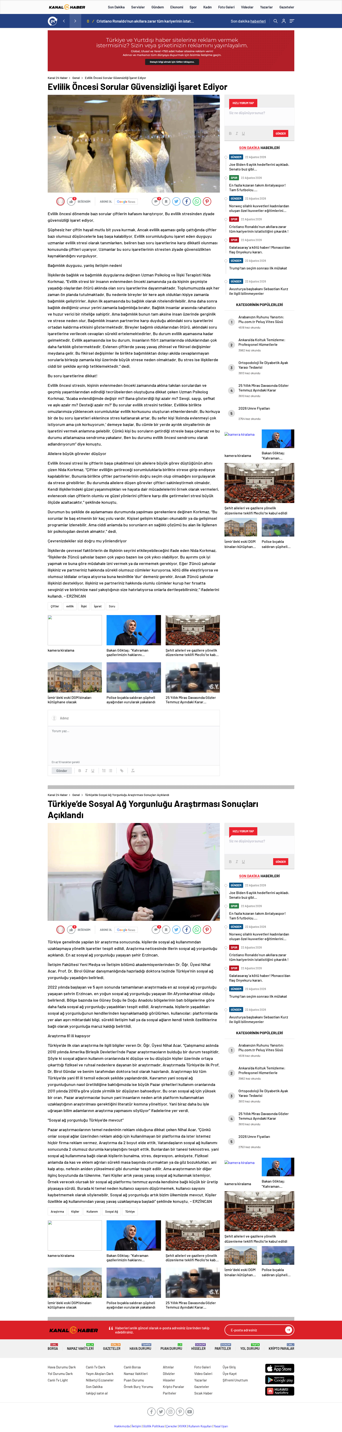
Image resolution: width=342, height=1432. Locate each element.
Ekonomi (176, 7)
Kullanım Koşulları (200, 1426)
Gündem (157, 7)
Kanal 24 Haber (58, 78)
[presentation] (64, 21)
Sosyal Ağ (111, 1211)
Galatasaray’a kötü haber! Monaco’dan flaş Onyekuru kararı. (152, 21)
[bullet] (110, 770)
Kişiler (75, 1211)
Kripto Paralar (281, 1346)
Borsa (53, 1346)
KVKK (183, 1426)
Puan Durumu (171, 1346)
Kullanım (92, 1211)
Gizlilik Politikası (153, 1426)
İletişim (136, 1426)
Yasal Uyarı (221, 1426)
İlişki (84, 606)
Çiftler (55, 606)
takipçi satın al (97, 1393)
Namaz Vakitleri (80, 1346)
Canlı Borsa (132, 1367)
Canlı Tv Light (58, 1380)
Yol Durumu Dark (60, 1373)
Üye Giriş (229, 1367)
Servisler (138, 7)
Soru (112, 606)
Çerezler (171, 1426)
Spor (193, 7)
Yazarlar (266, 7)
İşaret (98, 606)
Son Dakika (116, 7)
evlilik (70, 606)
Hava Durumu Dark (62, 1367)
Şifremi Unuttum (235, 1380)
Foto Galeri (226, 7)
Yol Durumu (250, 1346)
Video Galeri (203, 1373)
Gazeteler (286, 7)
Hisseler (198, 1346)
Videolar (247, 7)
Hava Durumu (140, 1346)
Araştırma (57, 1211)
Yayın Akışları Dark (100, 1373)
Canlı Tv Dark (95, 1367)
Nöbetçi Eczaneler (100, 1380)
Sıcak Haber (203, 1393)
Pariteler (223, 1346)
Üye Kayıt (230, 1373)
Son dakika (248, 21)
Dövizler (169, 1373)
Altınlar (168, 1367)
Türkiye (130, 1211)
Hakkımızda (122, 1426)
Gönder (61, 771)
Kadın (207, 7)
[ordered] (104, 770)
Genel (76, 78)
